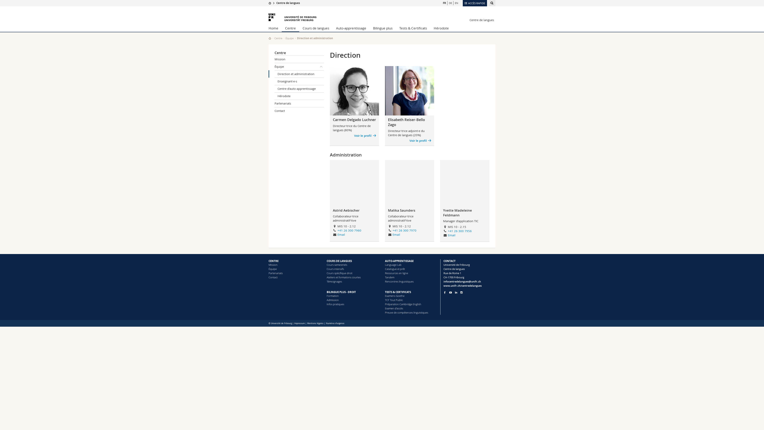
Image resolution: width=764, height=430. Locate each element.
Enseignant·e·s (287, 81)
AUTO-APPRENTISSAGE (399, 261)
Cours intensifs (335, 269)
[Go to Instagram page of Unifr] (461, 292)
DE (450, 3)
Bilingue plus (383, 28)
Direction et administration (296, 74)
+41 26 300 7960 (349, 230)
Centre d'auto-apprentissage (297, 89)
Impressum (299, 323)
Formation (333, 296)
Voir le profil (362, 136)
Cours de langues (316, 28)
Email (341, 234)
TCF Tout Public (394, 300)
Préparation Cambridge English (403, 304)
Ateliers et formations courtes (344, 277)
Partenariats (283, 103)
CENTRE (274, 261)
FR (444, 3)
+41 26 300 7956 (460, 231)
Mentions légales (315, 323)
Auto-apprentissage (351, 28)
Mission (280, 59)
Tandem (389, 277)
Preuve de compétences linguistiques (406, 312)
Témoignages (334, 281)
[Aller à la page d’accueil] (270, 3)
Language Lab (393, 265)
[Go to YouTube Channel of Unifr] (450, 292)
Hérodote (441, 28)
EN (456, 3)
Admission (333, 300)
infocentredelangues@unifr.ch (462, 281)
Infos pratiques (335, 304)
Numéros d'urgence (335, 323)
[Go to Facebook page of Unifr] (444, 292)
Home (273, 28)
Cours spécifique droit (339, 273)
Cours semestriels (337, 265)
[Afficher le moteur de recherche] (491, 3)
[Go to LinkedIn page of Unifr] (456, 292)
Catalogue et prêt (395, 269)
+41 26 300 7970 (404, 230)
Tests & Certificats (413, 28)
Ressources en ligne (396, 273)
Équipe (290, 38)
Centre (290, 28)
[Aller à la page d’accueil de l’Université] (292, 17)
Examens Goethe (394, 296)
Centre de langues (288, 3)
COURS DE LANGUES (339, 261)
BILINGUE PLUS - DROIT (341, 292)
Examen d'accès (394, 308)
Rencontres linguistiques (399, 281)
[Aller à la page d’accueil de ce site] (270, 38)
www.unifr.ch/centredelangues (462, 285)
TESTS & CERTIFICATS (398, 292)
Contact (280, 111)
